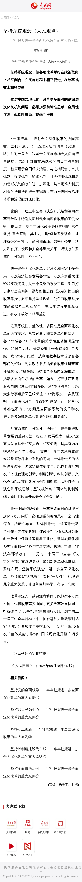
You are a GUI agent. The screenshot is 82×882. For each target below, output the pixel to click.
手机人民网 (44, 832)
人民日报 (11, 832)
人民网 (5, 17)
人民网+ (27, 832)
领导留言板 (60, 832)
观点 (16, 17)
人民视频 (11, 855)
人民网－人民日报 (59, 61)
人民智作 (27, 855)
